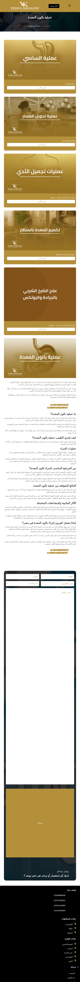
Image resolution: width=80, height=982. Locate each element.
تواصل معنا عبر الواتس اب (58, 408)
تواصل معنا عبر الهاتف (60, 405)
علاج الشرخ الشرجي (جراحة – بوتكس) (62, 325)
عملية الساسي (70, 84)
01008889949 (59, 895)
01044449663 (59, 911)
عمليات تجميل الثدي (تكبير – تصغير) (63, 197)
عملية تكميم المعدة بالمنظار (65, 254)
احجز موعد (54, 6)
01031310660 (59, 905)
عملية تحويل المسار (68, 141)
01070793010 (59, 900)
